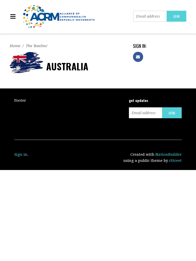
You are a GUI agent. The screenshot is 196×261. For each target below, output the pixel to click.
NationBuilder (168, 154)
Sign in (20, 154)
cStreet (175, 160)
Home (15, 46)
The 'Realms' (37, 46)
